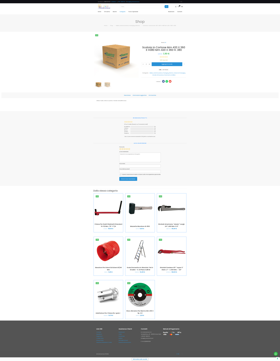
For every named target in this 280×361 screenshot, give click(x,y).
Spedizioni (99, 334)
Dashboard (122, 332)
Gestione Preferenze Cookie (104, 342)
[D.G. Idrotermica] (104, 6)
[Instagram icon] (181, 1)
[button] (163, 81)
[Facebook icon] (180, 1)
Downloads (122, 336)
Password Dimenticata (125, 342)
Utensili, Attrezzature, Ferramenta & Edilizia (163, 75)
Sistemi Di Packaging (179, 73)
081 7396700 (121, 1)
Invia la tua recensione (128, 179)
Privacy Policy (100, 340)
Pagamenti (99, 336)
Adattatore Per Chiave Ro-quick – (108, 313)
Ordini (120, 334)
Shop (111, 25)
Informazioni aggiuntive (139, 95)
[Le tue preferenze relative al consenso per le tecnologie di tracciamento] (277, 358)
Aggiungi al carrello (167, 64)
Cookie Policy (100, 338)
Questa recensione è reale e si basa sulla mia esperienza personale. (141, 174)
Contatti (98, 332)
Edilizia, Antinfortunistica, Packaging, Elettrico (128, 25)
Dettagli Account (123, 340)
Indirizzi (120, 338)
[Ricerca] (166, 6)
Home (105, 25)
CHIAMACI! (113, 1)
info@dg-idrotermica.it (133, 1)
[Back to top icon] (182, 353)
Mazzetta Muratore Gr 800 (140, 226)
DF (165, 42)
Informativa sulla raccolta (140, 359)
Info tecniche (152, 95)
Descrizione (127, 95)
